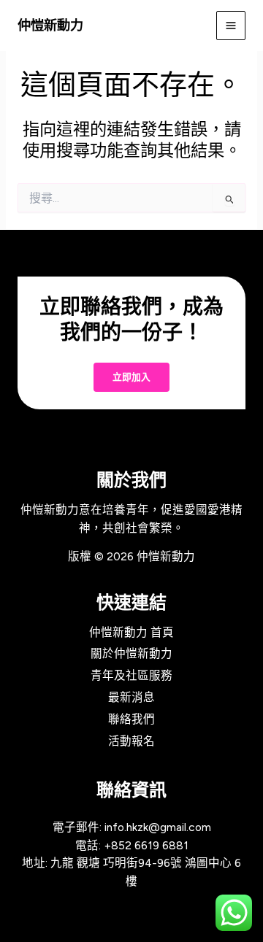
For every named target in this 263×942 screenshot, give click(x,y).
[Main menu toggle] (230, 25)
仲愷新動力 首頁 (131, 632)
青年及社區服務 (131, 675)
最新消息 (131, 697)
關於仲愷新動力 (131, 653)
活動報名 (131, 741)
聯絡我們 (131, 719)
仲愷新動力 (50, 25)
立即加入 (131, 377)
